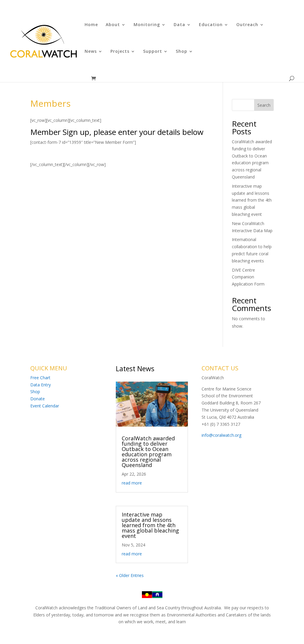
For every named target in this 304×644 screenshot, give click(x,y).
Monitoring (147, 25)
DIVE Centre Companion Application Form (248, 277)
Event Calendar (44, 406)
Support (152, 51)
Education (211, 25)
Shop (181, 51)
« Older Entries (130, 575)
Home (91, 25)
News (91, 51)
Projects (119, 51)
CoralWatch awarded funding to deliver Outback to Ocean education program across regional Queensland (148, 451)
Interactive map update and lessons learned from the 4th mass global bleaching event (252, 200)
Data (179, 25)
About (113, 25)
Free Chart (40, 377)
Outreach (247, 25)
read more (132, 483)
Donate (37, 398)
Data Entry (40, 385)
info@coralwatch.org (221, 435)
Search (263, 105)
